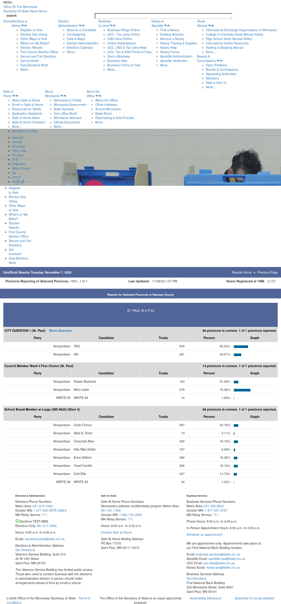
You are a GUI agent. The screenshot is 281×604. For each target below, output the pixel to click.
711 (44, 514)
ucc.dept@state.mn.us (219, 563)
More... (25, 69)
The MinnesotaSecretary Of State (25, 8)
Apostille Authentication (176, 56)
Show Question (60, 330)
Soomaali (18, 146)
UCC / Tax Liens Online (123, 34)
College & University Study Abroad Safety (234, 34)
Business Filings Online (123, 30)
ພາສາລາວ (19, 164)
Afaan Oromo (21, 168)
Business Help (117, 60)
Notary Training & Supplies (178, 43)
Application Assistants (27, 113)
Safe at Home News (26, 117)
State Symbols (64, 109)
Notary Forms (169, 52)
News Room (103, 113)
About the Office (93, 93)
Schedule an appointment (204, 534)
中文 (15, 159)
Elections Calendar (80, 47)
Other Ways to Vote (33, 38)
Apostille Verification (174, 60)
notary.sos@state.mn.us (222, 567)
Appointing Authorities (221, 74)
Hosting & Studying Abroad (224, 47)
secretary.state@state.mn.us (44, 539)
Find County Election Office (39, 52)
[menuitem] (35, 45)
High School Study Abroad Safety (229, 38)
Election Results (31, 47)
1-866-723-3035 (130, 514)
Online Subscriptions (121, 43)
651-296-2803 (214, 506)
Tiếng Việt (19, 150)
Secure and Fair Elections (38, 56)
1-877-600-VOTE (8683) (50, 510)
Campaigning (76, 34)
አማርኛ (16, 177)
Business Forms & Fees (123, 65)
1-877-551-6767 (216, 510)
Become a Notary (172, 38)
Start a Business (118, 56)
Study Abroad (202, 23)
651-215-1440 (42, 506)
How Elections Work (34, 65)
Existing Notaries (172, 34)
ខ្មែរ (14, 172)
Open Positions (216, 65)
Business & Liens (105, 23)
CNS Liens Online (119, 38)
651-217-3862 (47, 525)
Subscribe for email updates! (254, 598)
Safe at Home (8, 93)
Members (212, 78)
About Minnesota (52, 93)
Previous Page (268, 272)
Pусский (17, 155)
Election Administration (68, 23)
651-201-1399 (111, 510)
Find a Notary (169, 30)
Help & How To (216, 82)
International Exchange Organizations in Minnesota (241, 30)
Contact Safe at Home (116, 532)
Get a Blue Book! (65, 113)
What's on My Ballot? (35, 43)
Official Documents (67, 122)
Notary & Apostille (157, 23)
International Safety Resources (227, 43)
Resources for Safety (26, 109)
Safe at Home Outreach (28, 122)
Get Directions (25, 550)
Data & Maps (76, 38)
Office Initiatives (106, 104)
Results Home (242, 272)
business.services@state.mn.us (217, 554)
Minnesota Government (70, 104)
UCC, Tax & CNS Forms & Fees (129, 52)
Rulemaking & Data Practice (114, 117)
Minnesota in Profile (67, 100)
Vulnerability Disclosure (205, 598)
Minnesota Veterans (67, 117)
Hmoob (17, 142)
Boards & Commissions (206, 58)
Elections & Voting (19, 23)
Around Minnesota (108, 109)
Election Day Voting (33, 34)
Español (17, 137)
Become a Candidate (81, 30)
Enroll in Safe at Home (27, 104)
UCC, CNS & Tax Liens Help (126, 47)
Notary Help (168, 47)
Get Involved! (29, 60)
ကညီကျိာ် (18, 181)
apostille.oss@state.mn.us (226, 558)
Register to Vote (31, 30)
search (12, 15)
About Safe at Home (26, 100)
